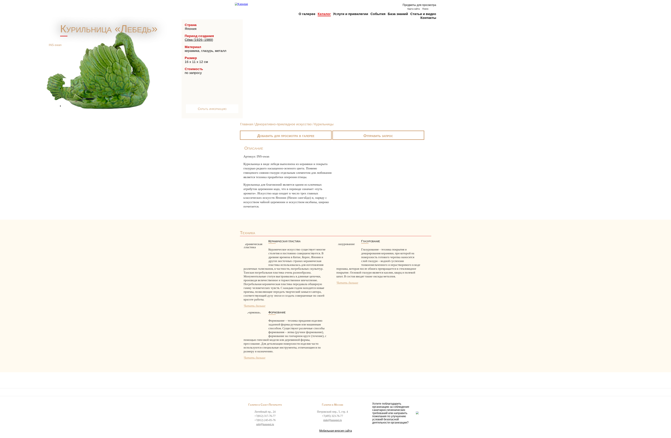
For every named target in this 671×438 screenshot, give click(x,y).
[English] (433, 9)
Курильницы (324, 124)
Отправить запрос (378, 136)
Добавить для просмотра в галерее (285, 136)
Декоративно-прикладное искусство (284, 124)
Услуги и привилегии (350, 14)
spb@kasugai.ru (265, 424)
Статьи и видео (423, 14)
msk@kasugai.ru (332, 420)
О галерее (307, 14)
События (377, 14)
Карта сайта (413, 9)
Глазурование (370, 241)
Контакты (428, 18)
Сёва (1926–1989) (199, 40)
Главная (246, 124)
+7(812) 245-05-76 (265, 420)
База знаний (398, 14)
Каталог (324, 14)
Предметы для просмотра (419, 4)
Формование (277, 312)
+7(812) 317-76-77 (265, 415)
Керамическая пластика (284, 241)
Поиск (425, 9)
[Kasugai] (241, 4)
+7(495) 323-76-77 (332, 415)
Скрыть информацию (212, 109)
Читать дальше (254, 305)
